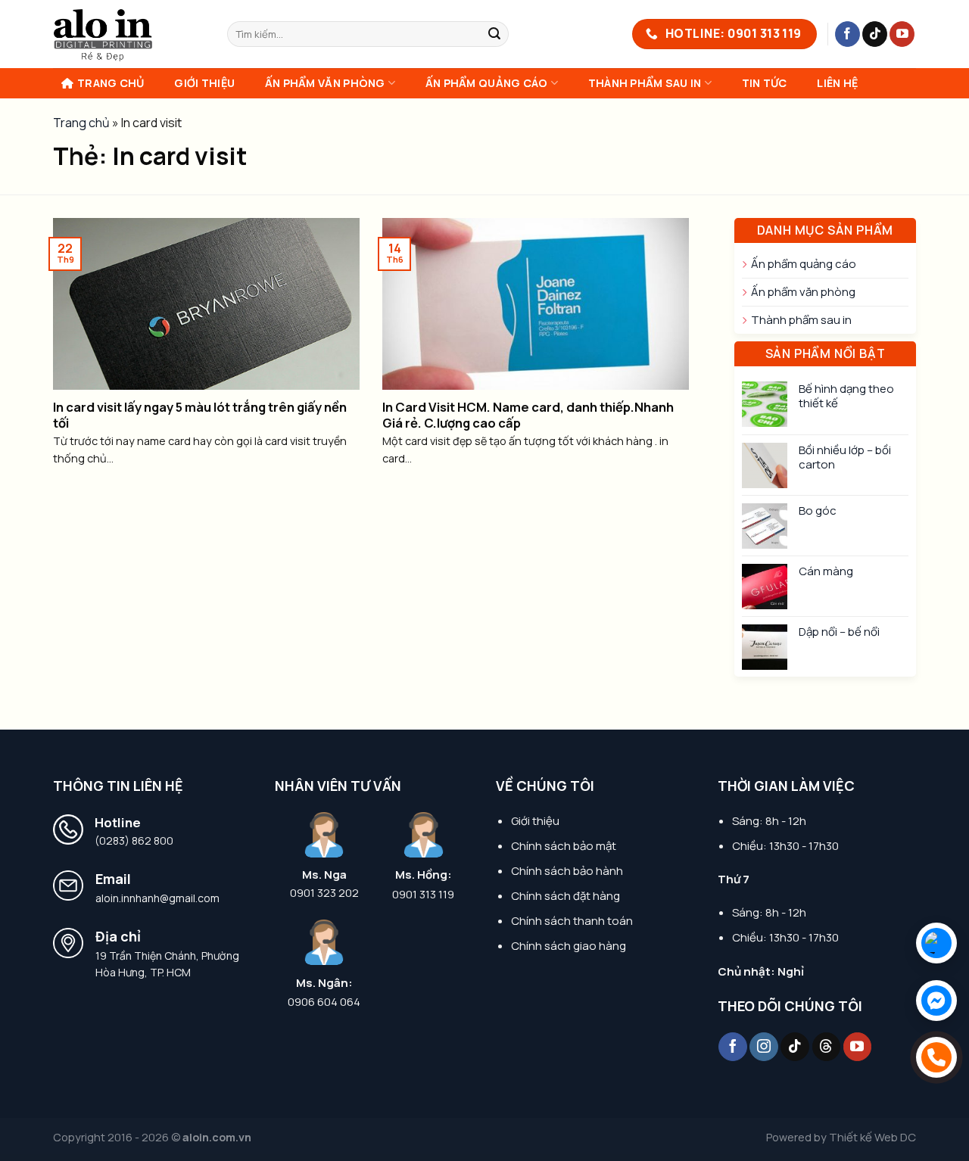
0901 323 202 (324, 893)
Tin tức (764, 83)
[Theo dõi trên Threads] (826, 1046)
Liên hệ (837, 83)
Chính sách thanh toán (572, 921)
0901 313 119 (423, 894)
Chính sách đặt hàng (565, 896)
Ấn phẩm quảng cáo (486, 83)
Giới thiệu (204, 83)
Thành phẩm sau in (645, 83)
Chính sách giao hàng (568, 946)
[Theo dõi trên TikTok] (874, 34)
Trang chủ (111, 83)
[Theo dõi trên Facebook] (847, 34)
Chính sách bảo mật (563, 846)
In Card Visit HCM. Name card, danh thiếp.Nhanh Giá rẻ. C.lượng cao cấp (528, 415)
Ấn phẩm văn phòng (325, 83)
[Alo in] (128, 34)
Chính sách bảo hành (567, 871)
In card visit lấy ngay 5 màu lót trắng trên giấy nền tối (200, 415)
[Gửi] (495, 34)
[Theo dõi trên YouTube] (902, 34)
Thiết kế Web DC (872, 1137)
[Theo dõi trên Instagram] (763, 1046)
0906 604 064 (324, 1002)
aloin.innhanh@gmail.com (157, 898)
